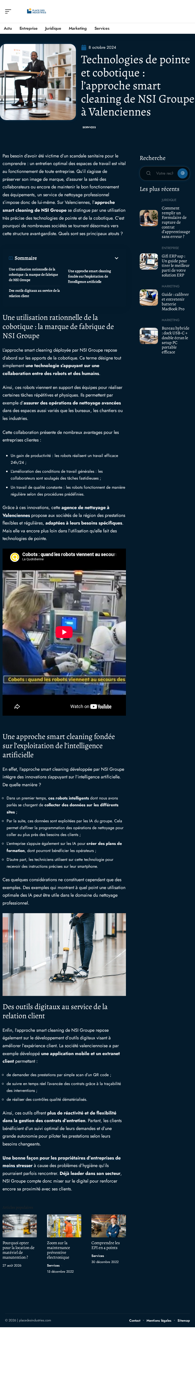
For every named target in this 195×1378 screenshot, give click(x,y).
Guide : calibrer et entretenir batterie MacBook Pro (175, 301)
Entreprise (170, 247)
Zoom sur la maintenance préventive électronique (58, 1250)
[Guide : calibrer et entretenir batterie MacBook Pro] (149, 297)
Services (89, 127)
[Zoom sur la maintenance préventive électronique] (64, 1226)
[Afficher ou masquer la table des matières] (78, 258)
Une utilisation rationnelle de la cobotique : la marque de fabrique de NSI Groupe (33, 274)
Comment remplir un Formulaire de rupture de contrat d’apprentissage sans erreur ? (176, 222)
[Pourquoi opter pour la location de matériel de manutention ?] (20, 1226)
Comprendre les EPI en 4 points (105, 1245)
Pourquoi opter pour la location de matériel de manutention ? (19, 1250)
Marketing (171, 286)
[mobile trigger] (9, 11)
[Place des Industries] (36, 11)
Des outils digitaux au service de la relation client (34, 293)
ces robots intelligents (68, 798)
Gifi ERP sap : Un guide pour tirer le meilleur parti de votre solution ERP (176, 265)
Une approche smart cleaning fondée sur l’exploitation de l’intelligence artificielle (89, 276)
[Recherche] (186, 11)
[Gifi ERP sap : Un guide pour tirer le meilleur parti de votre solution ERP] (149, 261)
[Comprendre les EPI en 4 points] (108, 1226)
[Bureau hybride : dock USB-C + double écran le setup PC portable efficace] (149, 336)
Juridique (169, 200)
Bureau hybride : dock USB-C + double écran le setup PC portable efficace (175, 340)
